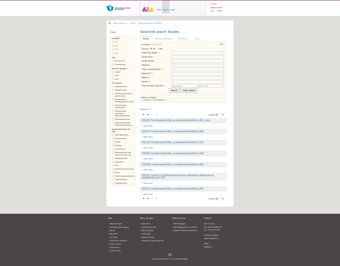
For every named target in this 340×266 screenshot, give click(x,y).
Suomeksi (214, 4)
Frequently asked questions (152, 241)
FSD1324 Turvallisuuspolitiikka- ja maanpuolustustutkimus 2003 (173, 142)
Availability (116, 39)
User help (113, 237)
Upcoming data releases (119, 227)
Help (173, 10)
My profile (114, 234)
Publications (183, 39)
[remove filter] (165, 100)
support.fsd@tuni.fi (211, 239)
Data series (145, 224)
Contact (207, 218)
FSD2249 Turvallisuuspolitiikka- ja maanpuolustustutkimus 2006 (173, 131)
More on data (146, 218)
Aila (109, 23)
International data (148, 227)
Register (219, 11)
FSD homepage (179, 224)
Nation (145, 77)
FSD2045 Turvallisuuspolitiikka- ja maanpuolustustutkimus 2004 (173, 153)
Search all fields (150, 53)
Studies (146, 39)
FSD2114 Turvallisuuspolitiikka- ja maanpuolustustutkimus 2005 (173, 189)
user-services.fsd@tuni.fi (213, 227)
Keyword (146, 73)
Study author (148, 61)
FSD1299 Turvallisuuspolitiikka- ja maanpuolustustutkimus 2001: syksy (176, 120)
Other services (179, 218)
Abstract (146, 65)
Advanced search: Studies (150, 23)
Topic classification (151, 69)
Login (212, 11)
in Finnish (146, 45)
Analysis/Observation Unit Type (121, 130)
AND (161, 49)
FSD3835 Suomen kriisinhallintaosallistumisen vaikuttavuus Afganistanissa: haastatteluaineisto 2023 (178, 176)
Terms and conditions (118, 241)
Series (196, 39)
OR (154, 49)
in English (156, 45)
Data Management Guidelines (185, 227)
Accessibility (115, 248)
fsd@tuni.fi (208, 247)
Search (166, 10)
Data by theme (147, 231)
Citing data (145, 234)
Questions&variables (163, 39)
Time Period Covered (152, 86)
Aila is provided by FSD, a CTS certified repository (170, 259)
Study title (147, 57)
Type (113, 58)
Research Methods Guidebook (185, 231)
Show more (148, 126)
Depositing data (147, 237)
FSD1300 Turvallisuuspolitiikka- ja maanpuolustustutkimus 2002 (173, 164)
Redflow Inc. (170, 254)
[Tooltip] (117, 42)
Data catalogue (120, 23)
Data (159, 10)
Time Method (116, 83)
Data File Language (119, 69)
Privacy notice (115, 244)
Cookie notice (115, 251)
